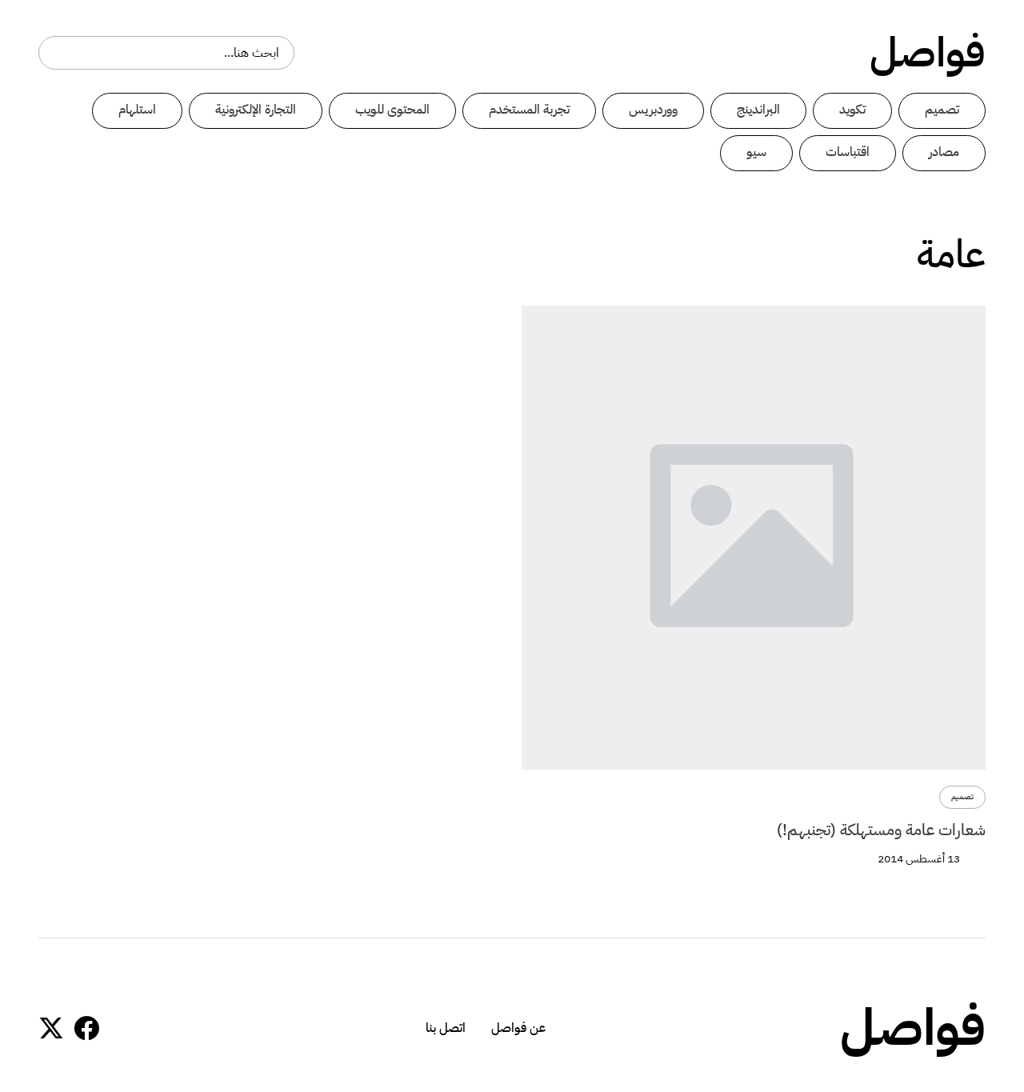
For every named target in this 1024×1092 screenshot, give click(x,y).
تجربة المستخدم (529, 109)
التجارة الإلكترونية (255, 109)
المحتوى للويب (392, 109)
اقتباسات (848, 152)
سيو (756, 152)
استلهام (137, 109)
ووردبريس (653, 109)
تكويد (852, 109)
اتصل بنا (446, 1028)
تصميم (942, 109)
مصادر (944, 152)
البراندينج (758, 109)
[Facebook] (86, 1028)
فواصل (928, 53)
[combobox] (166, 53)
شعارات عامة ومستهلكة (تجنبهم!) (881, 830)
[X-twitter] (51, 1028)
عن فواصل (518, 1028)
